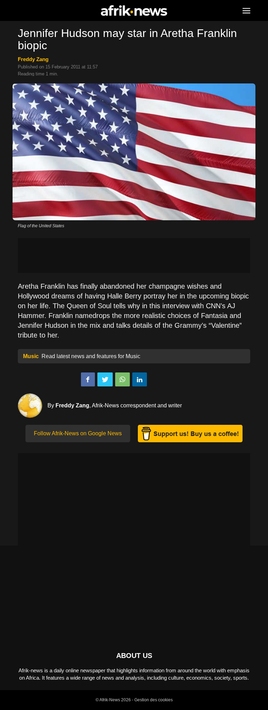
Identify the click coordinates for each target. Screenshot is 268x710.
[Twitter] (105, 379)
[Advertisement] (134, 255)
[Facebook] (88, 379)
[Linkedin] (139, 379)
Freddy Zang (33, 59)
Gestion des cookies (153, 699)
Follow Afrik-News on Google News (78, 433)
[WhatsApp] (122, 379)
